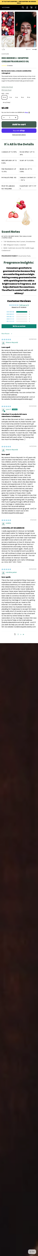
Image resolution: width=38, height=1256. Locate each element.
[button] (23, 7)
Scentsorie (5, 54)
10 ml (4, 97)
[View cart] (31, 7)
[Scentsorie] (6, 7)
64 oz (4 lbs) (6, 102)
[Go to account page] (27, 7)
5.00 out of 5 (24, 305)
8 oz (22, 97)
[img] (6, 339)
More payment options (19, 135)
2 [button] (18, 634)
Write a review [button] (19, 326)
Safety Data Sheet (7, 87)
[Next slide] (34, 49)
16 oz (28, 97)
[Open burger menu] (36, 7)
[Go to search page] (23, 7)
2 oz (10, 97)
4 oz (16, 97)
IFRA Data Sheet (6, 90)
